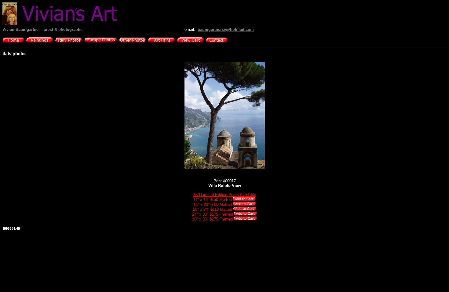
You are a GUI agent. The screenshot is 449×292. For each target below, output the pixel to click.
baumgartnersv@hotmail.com (226, 29)
